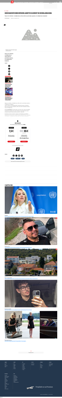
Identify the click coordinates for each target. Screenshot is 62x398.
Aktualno (14, 2)
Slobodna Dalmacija (7, 376)
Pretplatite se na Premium (44, 387)
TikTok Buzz (31, 2)
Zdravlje (23, 365)
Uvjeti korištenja (15, 376)
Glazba (41, 366)
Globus (5, 378)
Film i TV (41, 364)
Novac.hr (8, 18)
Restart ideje (32, 364)
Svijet (5, 364)
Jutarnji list (6, 375)
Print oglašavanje (15, 380)
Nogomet (15, 364)
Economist (26, 2)
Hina (6, 18)
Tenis (14, 366)
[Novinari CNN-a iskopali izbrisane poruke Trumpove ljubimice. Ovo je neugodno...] (31, 325)
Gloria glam (6, 383)
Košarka (14, 365)
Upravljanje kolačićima (16, 382)
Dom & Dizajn (6, 380)
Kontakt (14, 381)
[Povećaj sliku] (31, 34)
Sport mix (15, 368)
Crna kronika (6, 365)
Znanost (23, 364)
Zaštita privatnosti (15, 377)
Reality (50, 365)
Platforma (37, 2)
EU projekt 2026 (20, 2)
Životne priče (23, 368)
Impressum (15, 375)
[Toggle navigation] (60, 2)
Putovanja (23, 367)
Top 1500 (41, 2)
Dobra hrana (6, 381)
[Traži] (56, 2)
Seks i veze (23, 366)
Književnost (41, 365)
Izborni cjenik (15, 378)
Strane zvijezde (50, 364)
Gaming (23, 369)
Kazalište (41, 367)
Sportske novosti (6, 377)
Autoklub (6, 379)
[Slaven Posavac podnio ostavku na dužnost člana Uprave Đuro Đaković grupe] (9, 79)
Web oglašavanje (15, 379)
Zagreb (5, 366)
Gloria (5, 382)
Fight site (15, 367)
